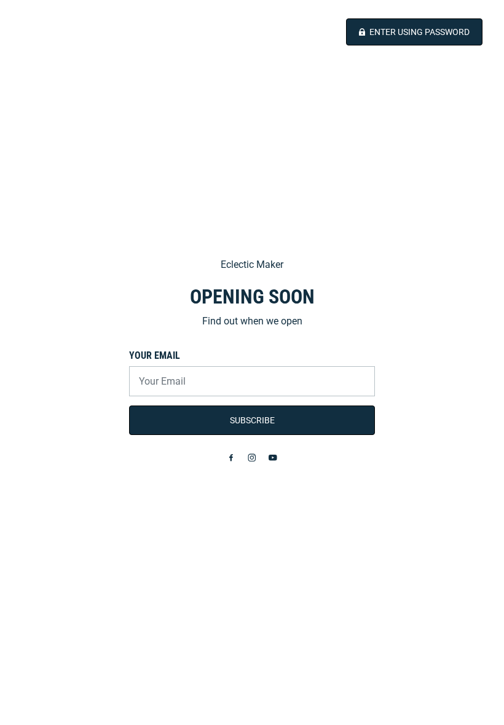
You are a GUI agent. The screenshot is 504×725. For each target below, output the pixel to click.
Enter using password (419, 32)
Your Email (154, 355)
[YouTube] (272, 457)
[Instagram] (252, 457)
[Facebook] (231, 457)
